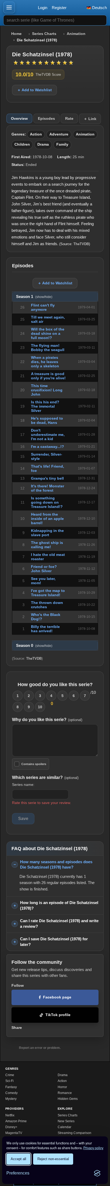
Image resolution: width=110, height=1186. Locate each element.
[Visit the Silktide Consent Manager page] (97, 1173)
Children (22, 144)
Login (42, 7)
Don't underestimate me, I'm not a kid (48, 434)
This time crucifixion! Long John (46, 390)
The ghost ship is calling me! (47, 544)
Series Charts (44, 34)
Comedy (11, 1093)
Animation (76, 34)
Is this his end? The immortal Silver (45, 406)
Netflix (9, 1115)
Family (62, 144)
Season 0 (34, 645)
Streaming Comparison (74, 1133)
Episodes (46, 118)
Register (59, 7)
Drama (43, 144)
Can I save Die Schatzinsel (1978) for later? (54, 942)
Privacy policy (93, 1147)
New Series (66, 1121)
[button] (9, 7)
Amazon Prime (16, 1121)
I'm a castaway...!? (47, 446)
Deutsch (99, 7)
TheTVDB (81, 244)
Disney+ (11, 1127)
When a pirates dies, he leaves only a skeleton (45, 361)
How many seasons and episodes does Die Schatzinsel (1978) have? (56, 864)
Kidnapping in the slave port (47, 532)
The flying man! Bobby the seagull (47, 347)
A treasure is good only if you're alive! (48, 376)
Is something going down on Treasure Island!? (47, 502)
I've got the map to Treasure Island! (48, 592)
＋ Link (90, 119)
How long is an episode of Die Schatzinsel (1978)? (59, 905)
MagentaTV (13, 1133)
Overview (19, 118)
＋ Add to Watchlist (34, 90)
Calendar (64, 1127)
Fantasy (11, 1087)
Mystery (11, 1099)
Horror (62, 1087)
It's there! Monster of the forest (47, 488)
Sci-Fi (9, 1081)
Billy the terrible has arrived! (45, 628)
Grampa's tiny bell (47, 478)
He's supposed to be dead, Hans (47, 420)
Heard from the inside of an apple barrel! (47, 518)
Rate (69, 118)
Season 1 (34, 296)
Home (16, 34)
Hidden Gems (68, 1099)
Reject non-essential (53, 1159)
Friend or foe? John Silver (44, 568)
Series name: (23, 784)
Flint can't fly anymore (43, 307)
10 (40, 707)
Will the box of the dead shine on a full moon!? (47, 333)
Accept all (18, 1159)
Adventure (58, 134)
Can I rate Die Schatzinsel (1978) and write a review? (59, 923)
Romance (65, 1093)
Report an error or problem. (40, 1048)
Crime (9, 1075)
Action (36, 134)
